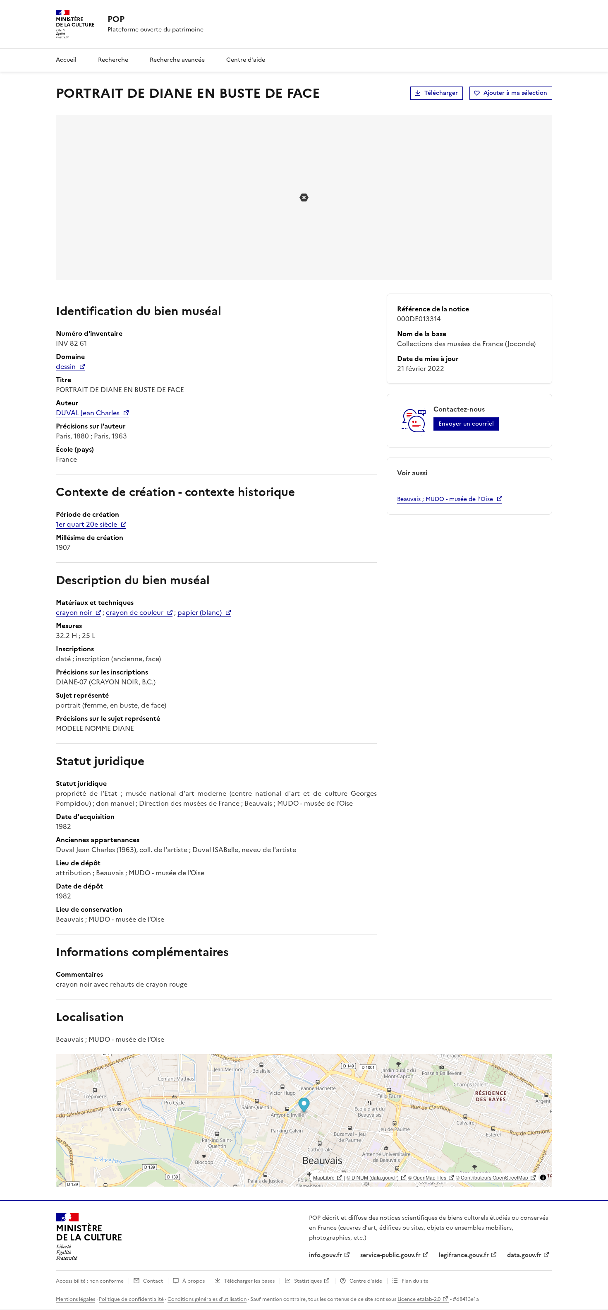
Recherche (113, 59)
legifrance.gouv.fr (464, 1255)
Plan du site (415, 1281)
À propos (193, 1281)
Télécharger (441, 93)
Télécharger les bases (249, 1281)
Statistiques (308, 1281)
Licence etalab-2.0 (418, 1299)
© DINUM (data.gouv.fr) (373, 1177)
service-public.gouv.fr (390, 1255)
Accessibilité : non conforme (90, 1281)
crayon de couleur (134, 612)
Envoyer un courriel (466, 423)
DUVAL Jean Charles (88, 413)
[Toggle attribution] (543, 1177)
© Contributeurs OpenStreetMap (492, 1177)
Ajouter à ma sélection (515, 93)
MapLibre (324, 1177)
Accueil (66, 59)
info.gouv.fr (325, 1255)
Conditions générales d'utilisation (207, 1299)
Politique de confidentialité (131, 1299)
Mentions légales (75, 1299)
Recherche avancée (177, 59)
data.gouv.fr (524, 1255)
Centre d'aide (245, 59)
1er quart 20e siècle (86, 524)
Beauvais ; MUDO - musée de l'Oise (445, 499)
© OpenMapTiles (427, 1177)
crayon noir (74, 612)
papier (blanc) (199, 612)
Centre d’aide (365, 1281)
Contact (153, 1281)
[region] (304, 1120)
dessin (66, 366)
